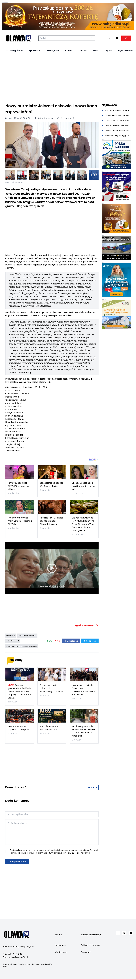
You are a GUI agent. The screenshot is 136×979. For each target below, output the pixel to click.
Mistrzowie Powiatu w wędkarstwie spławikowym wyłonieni (117, 110)
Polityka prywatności (90, 945)
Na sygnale (53, 50)
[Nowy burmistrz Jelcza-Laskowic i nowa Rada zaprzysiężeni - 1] (10, 175)
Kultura (82, 50)
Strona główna (14, 50)
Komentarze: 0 (67, 118)
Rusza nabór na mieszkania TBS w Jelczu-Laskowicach (117, 120)
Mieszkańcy (10, 636)
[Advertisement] (68, 78)
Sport (109, 50)
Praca (96, 50)
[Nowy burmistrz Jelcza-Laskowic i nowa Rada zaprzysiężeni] (52, 145)
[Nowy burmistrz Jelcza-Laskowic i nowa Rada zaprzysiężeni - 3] (34, 175)
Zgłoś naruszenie (84, 625)
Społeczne (34, 50)
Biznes (68, 50)
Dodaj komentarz (17, 861)
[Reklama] (68, 16)
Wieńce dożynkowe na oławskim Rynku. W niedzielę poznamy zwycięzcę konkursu (117, 125)
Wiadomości (61, 952)
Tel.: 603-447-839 (12, 953)
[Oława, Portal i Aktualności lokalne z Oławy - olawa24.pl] (18, 38)
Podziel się (91, 641)
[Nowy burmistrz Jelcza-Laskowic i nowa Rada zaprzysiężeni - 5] (58, 175)
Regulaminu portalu (68, 850)
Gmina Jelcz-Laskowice (27, 636)
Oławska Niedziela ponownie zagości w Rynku (117, 115)
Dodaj (91, 787)
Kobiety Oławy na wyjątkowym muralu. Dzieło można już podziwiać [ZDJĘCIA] (117, 135)
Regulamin (86, 952)
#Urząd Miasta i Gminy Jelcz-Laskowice (21, 646)
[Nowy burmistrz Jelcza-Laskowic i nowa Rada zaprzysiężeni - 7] (82, 175)
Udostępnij (72, 641)
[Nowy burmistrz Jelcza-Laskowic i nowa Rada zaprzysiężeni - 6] (70, 175)
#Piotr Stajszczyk (12, 641)
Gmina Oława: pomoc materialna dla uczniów (117, 130)
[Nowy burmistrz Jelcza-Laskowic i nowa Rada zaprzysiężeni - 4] (46, 175)
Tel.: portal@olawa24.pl (15, 957)
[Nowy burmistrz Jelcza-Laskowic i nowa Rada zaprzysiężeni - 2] (22, 175)
